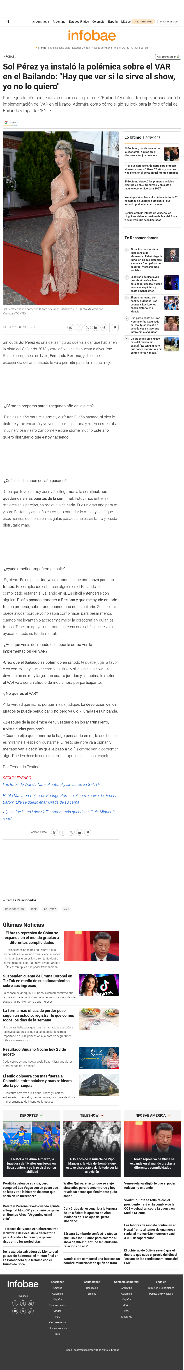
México (126, 21)
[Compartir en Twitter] (87, 327)
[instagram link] (31, 1303)
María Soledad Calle (59, 48)
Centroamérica (57, 1322)
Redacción (92, 1287)
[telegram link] (23, 1311)
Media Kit (126, 1316)
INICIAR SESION (169, 21)
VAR (66, 909)
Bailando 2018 (14, 909)
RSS (57, 1333)
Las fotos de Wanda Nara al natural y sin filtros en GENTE (51, 784)
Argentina (59, 21)
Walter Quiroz (121, 48)
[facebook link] (15, 1303)
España (113, 21)
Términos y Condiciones (161, 1287)
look (34, 909)
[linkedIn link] (31, 1311)
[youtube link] (15, 1311)
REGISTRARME (143, 21)
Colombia (98, 21)
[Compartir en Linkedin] (95, 327)
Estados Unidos (79, 21)
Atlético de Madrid (102, 48)
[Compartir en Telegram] (103, 327)
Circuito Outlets (139, 48)
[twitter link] (23, 1303)
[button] (6, 21)
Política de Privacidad (161, 1293)
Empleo (92, 1293)
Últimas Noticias (58, 1328)
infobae (8, 56)
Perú (57, 1316)
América (57, 1287)
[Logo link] (92, 35)
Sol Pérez (50, 909)
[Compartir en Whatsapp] (70, 327)
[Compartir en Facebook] (79, 327)
